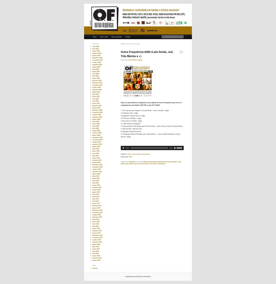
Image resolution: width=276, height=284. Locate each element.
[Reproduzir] (123, 148)
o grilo (179, 162)
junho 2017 (96, 196)
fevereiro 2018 (97, 187)
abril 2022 (95, 76)
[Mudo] (175, 148)
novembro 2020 (97, 112)
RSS (130, 157)
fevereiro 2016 (97, 231)
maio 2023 (95, 46)
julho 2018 (95, 176)
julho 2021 (95, 94)
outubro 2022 (96, 62)
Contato (127, 37)
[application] (152, 148)
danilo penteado (163, 162)
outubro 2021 (96, 87)
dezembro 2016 (97, 210)
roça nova (137, 164)
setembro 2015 (97, 242)
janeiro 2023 (96, 55)
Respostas (161, 164)
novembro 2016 (97, 212)
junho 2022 (96, 71)
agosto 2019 (96, 146)
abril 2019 (95, 156)
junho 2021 (96, 96)
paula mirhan (129, 164)
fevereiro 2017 (97, 206)
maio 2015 (95, 251)
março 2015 (96, 256)
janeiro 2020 (96, 135)
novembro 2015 (97, 237)
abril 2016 (95, 226)
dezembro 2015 (97, 235)
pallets (123, 164)
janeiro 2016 (96, 233)
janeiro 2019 (96, 162)
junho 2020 (96, 124)
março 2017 (96, 203)
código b (145, 162)
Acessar (95, 268)
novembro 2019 (97, 140)
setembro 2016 (97, 217)
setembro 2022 (97, 65)
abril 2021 (95, 101)
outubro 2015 (96, 240)
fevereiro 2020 (97, 133)
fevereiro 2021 (97, 105)
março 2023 (96, 51)
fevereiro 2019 (97, 160)
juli (169, 162)
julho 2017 (95, 194)
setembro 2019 (97, 144)
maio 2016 (95, 224)
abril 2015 (95, 253)
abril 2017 (95, 201)
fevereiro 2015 (97, 258)
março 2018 (96, 185)
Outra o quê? (104, 37)
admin (140, 60)
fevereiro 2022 (97, 80)
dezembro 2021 (97, 83)
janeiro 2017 (96, 208)
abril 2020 (95, 128)
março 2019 (96, 158)
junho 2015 (96, 249)
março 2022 (96, 78)
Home (94, 37)
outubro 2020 (96, 115)
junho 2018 (96, 178)
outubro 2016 (96, 215)
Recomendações (116, 37)
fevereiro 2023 (97, 53)
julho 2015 (95, 247)
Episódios (132, 162)
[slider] (180, 148)
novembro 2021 (97, 85)
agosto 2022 (96, 67)
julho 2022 (95, 69)
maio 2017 (95, 199)
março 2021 (96, 103)
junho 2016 (96, 221)
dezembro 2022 (97, 58)
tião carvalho (145, 164)
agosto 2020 (96, 119)
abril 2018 (95, 183)
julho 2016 (95, 219)
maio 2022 (95, 74)
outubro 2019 (96, 142)
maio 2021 (95, 99)
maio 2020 (95, 126)
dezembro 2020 (97, 110)
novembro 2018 (97, 167)
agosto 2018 (96, 174)
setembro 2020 (97, 117)
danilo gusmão (152, 162)
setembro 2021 (97, 90)
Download (146, 154)
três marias (153, 164)
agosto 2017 (96, 192)
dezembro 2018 (97, 165)
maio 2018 (95, 181)
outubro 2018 (96, 169)
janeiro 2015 (96, 260)
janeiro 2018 (96, 190)
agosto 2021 (96, 92)
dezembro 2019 (97, 137)
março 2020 (96, 130)
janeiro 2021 (96, 108)
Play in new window (134, 154)
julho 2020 (95, 121)
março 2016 (96, 228)
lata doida (174, 162)
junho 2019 (96, 151)
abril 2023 (95, 49)
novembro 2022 (97, 60)
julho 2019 (95, 149)
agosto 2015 (96, 244)
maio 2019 (95, 153)
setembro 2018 (97, 171)
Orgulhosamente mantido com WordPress (138, 276)
